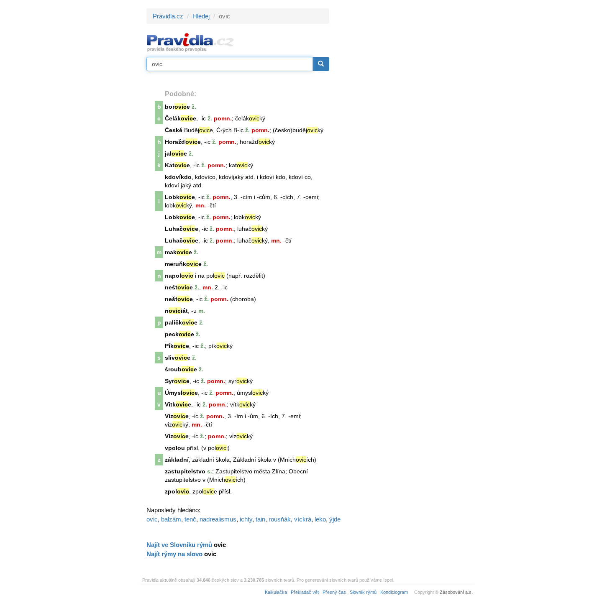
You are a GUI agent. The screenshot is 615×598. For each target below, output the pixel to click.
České (173, 130)
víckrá (302, 519)
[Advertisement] (404, 133)
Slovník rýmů (363, 592)
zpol (177, 491)
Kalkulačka (276, 592)
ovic (152, 519)
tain (260, 519)
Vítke (178, 404)
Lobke (180, 197)
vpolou (175, 448)
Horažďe (183, 141)
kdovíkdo (178, 177)
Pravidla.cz (168, 16)
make (178, 252)
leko (320, 519)
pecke (179, 334)
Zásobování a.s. (456, 592)
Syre (177, 381)
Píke (177, 345)
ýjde (335, 519)
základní (177, 459)
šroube (181, 369)
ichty (246, 519)
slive (177, 357)
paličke (181, 322)
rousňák (280, 519)
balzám (171, 519)
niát (176, 310)
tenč (190, 519)
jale (176, 153)
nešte (179, 287)
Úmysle (181, 392)
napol (179, 275)
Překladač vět (305, 592)
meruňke (183, 264)
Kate (177, 165)
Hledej (201, 16)
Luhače (181, 228)
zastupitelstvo (185, 471)
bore (177, 106)
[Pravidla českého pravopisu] (190, 42)
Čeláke (180, 118)
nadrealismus (218, 519)
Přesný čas (334, 592)
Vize (177, 416)
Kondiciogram (394, 592)
